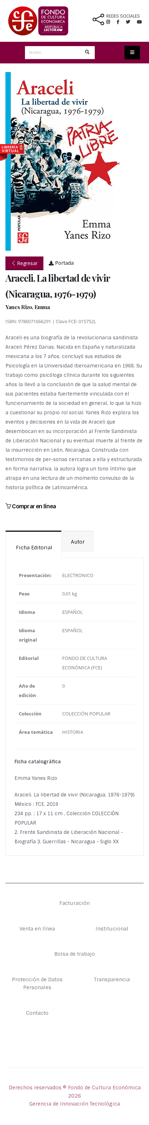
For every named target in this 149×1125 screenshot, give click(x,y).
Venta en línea (37, 928)
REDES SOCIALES (123, 16)
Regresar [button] (27, 263)
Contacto (37, 1013)
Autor (78, 542)
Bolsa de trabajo (74, 954)
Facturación (74, 903)
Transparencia (112, 979)
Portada (64, 263)
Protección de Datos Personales (37, 983)
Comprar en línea (33, 506)
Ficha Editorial (33, 547)
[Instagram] (111, 22)
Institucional (111, 928)
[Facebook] (121, 22)
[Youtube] (139, 22)
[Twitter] (131, 22)
